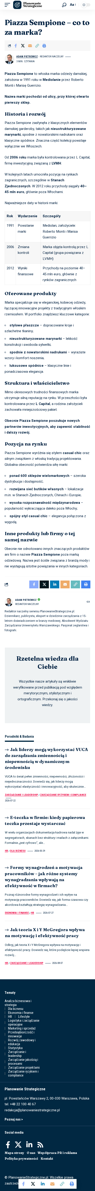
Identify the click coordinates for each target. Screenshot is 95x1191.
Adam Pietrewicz (27, 56)
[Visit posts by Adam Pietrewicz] (9, 59)
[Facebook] (8, 1145)
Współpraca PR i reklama (57, 1153)
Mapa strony (14, 1153)
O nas (31, 1153)
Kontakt (47, 1158)
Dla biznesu (18, 850)
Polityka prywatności (21, 1158)
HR (6, 850)
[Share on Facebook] (15, 45)
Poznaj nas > (14, 1119)
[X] (18, 1145)
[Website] (88, 602)
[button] (8, 5)
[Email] (30, 45)
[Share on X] (23, 45)
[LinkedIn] (29, 1145)
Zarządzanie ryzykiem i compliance (63, 794)
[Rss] (40, 1145)
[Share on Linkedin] (43, 1184)
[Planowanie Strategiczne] (27, 5)
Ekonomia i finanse (17, 912)
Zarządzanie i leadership (21, 794)
